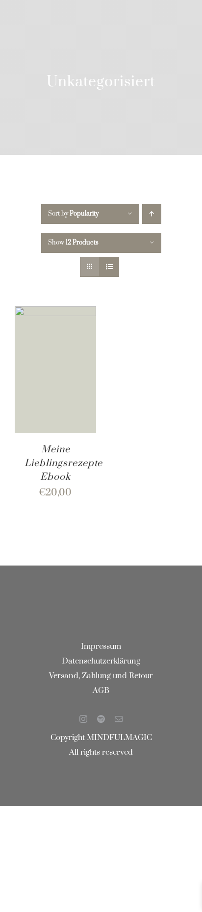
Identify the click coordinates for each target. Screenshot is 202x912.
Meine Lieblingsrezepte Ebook (63, 463)
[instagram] (83, 719)
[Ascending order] (151, 214)
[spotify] (101, 719)
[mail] (119, 719)
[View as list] (109, 266)
